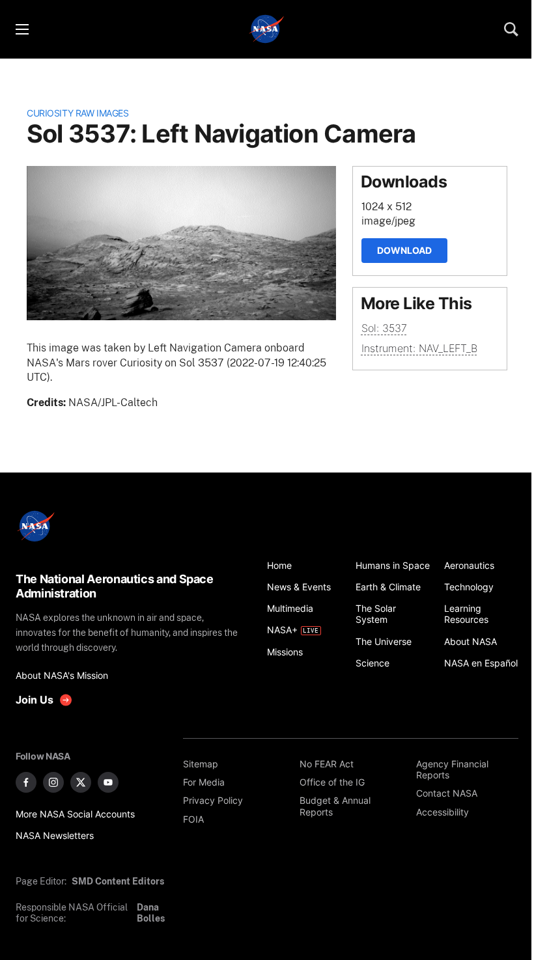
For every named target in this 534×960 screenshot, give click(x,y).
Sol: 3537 (384, 328)
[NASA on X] (80, 782)
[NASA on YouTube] (108, 782)
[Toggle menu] (21, 29)
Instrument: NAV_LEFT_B (419, 348)
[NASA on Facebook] (26, 782)
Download (404, 250)
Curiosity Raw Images (77, 112)
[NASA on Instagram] (53, 782)
